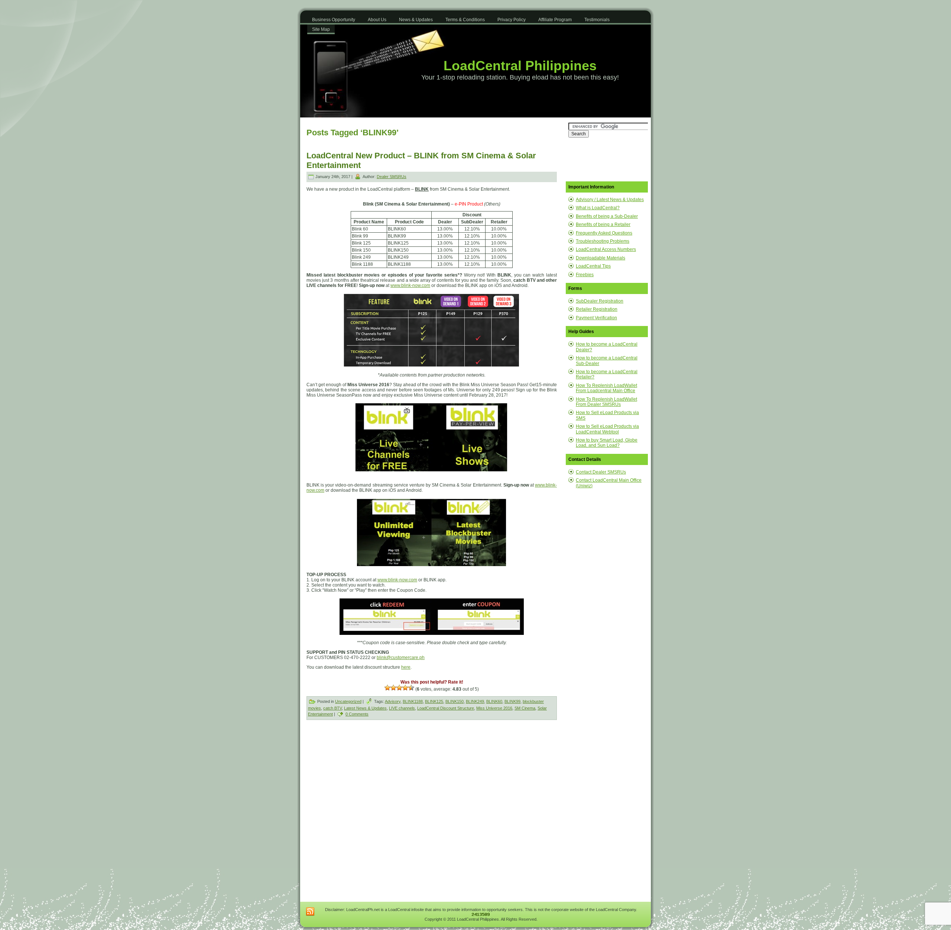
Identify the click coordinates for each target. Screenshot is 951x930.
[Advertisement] (370, 782)
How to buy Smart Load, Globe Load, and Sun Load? (606, 442)
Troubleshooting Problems (602, 241)
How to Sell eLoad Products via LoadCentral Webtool (607, 429)
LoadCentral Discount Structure (445, 708)
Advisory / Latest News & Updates (610, 199)
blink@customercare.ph (401, 657)
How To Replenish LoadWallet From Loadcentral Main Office (606, 388)
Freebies (585, 274)
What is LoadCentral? (598, 207)
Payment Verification (596, 317)
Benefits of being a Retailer (603, 224)
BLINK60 (494, 701)
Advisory (392, 701)
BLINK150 (454, 701)
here (405, 667)
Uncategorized (348, 701)
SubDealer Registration (599, 301)
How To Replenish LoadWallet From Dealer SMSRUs (606, 402)
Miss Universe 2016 (494, 708)
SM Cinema (525, 708)
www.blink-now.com (410, 285)
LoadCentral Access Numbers (606, 249)
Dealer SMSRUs (391, 176)
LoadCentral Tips (593, 266)
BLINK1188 (413, 701)
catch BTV (332, 708)
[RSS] (310, 911)
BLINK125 (434, 701)
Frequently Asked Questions (604, 233)
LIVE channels (402, 708)
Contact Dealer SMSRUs (601, 472)
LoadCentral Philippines (520, 65)
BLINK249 (475, 701)
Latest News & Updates (365, 708)
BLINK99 (512, 701)
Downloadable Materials (600, 258)
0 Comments (357, 714)
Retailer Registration (596, 309)
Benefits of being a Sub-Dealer (607, 216)
